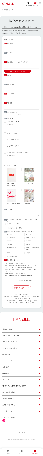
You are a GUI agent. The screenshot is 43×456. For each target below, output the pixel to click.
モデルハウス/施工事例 (11, 335)
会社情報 (5, 367)
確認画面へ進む (19, 288)
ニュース (5, 379)
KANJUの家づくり (9, 348)
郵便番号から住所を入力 (17, 71)
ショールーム (7, 360)
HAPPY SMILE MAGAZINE (14, 386)
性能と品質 (6, 354)
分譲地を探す (7, 329)
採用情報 (5, 373)
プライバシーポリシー (9, 417)
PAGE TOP (21, 432)
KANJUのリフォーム (10, 405)
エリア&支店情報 (9, 392)
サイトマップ (7, 411)
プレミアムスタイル (10, 342)
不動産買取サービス (10, 398)
